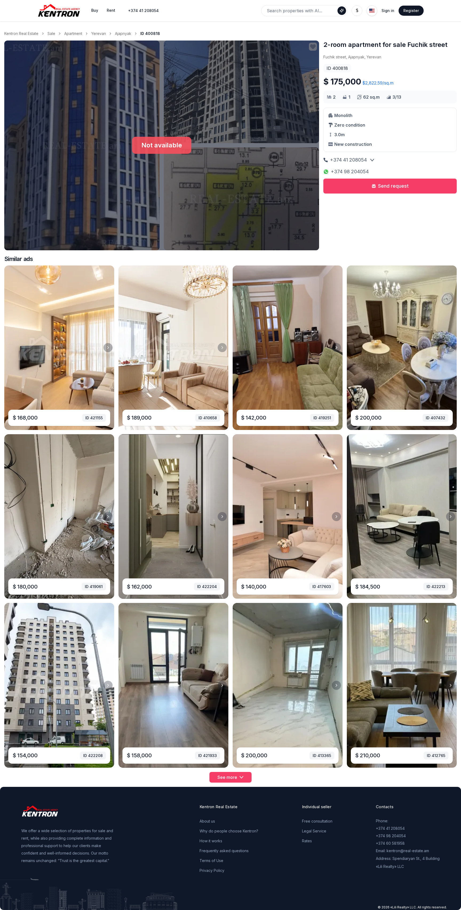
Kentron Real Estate (21, 33)
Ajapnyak (123, 33)
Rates (307, 841)
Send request (393, 186)
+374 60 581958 (390, 843)
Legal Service (314, 831)
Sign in (387, 10)
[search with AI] (341, 10)
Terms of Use (211, 860)
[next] (108, 347)
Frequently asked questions (224, 850)
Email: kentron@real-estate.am (402, 850)
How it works (211, 841)
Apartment (73, 33)
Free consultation (317, 821)
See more (227, 777)
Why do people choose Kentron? (229, 831)
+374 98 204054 (350, 171)
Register (411, 10)
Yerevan (98, 33)
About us (207, 821)
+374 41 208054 (143, 10)
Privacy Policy (212, 870)
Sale (51, 33)
